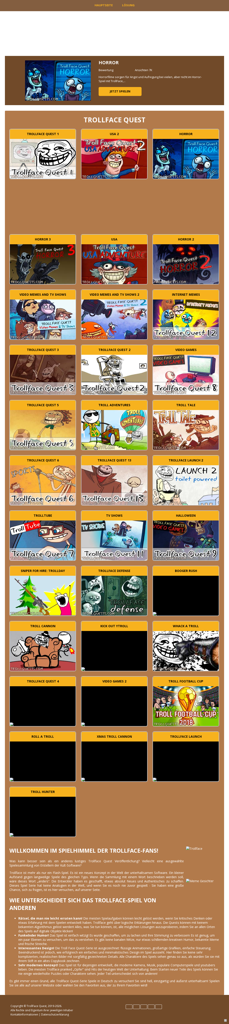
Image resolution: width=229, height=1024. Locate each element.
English (129, 1007)
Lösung (128, 5)
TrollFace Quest (37, 1006)
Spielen (43, 158)
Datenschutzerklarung (55, 1014)
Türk (158, 1007)
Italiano (143, 1007)
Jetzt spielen (120, 91)
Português (151, 1007)
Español (136, 1007)
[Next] (216, 80)
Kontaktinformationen (24, 1014)
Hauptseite (104, 5)
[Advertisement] (114, 209)
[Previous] (13, 80)
